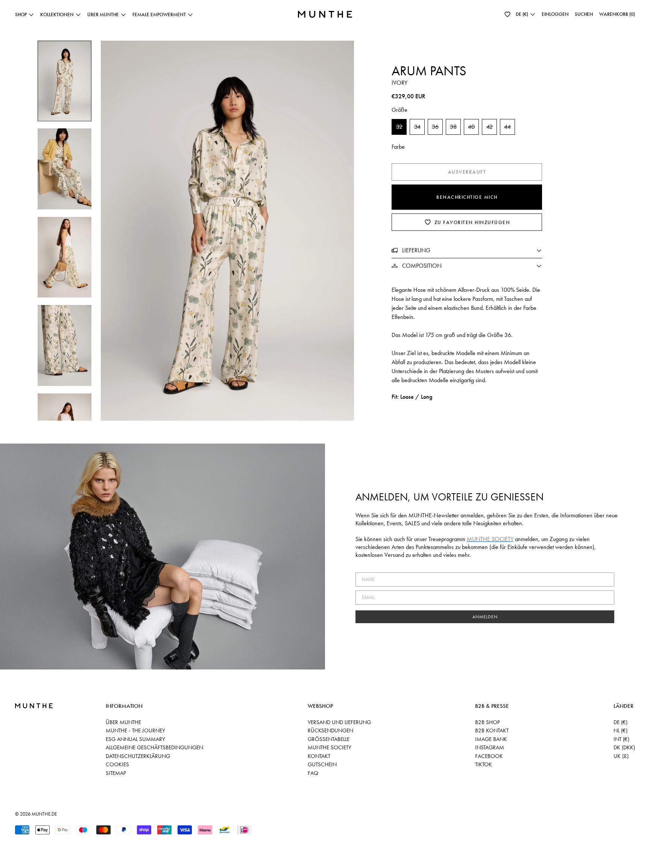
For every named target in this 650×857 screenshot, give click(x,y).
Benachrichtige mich (467, 197)
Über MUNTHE (123, 722)
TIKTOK (483, 764)
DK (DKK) (624, 747)
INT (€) (621, 739)
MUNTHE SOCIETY (329, 747)
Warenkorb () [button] (617, 14)
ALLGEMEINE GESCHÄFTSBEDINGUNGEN (154, 747)
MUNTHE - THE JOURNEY (135, 730)
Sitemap (116, 773)
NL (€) (620, 730)
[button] (507, 14)
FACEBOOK (489, 756)
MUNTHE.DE (44, 814)
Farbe (398, 147)
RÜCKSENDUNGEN (330, 730)
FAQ (313, 773)
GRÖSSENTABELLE (328, 739)
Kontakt (319, 756)
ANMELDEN (485, 617)
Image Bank (491, 739)
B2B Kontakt (492, 730)
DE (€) (620, 722)
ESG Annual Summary (135, 739)
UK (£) (621, 756)
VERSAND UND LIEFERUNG (339, 722)
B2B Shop (487, 722)
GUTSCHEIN (322, 764)
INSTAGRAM (489, 747)
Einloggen (555, 14)
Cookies (117, 764)
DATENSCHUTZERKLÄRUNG (138, 756)
